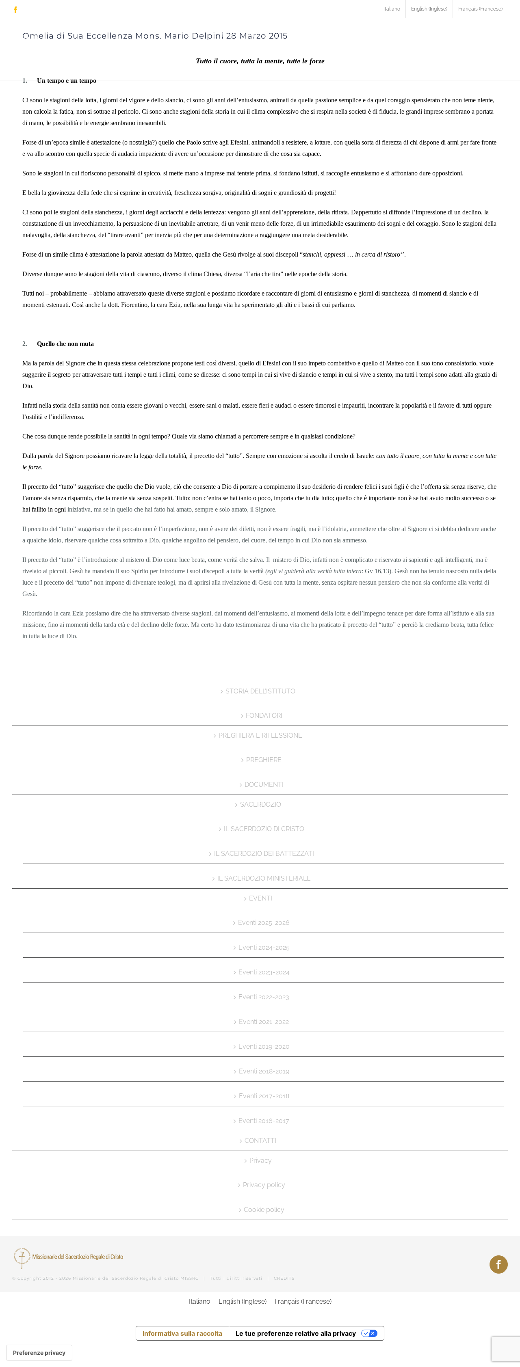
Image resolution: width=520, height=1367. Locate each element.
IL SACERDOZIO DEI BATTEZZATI (264, 853)
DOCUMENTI (264, 784)
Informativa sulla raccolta (182, 1333)
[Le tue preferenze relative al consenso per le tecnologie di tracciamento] (39, 1353)
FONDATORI (264, 715)
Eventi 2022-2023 (263, 997)
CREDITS (284, 1278)
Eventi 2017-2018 (264, 1096)
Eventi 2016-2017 (263, 1121)
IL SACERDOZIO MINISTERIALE (264, 878)
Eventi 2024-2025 (264, 947)
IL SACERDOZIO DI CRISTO (264, 829)
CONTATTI (260, 1141)
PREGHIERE (264, 760)
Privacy (260, 1160)
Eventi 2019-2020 (264, 1046)
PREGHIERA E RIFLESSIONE (260, 735)
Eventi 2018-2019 (264, 1071)
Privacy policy (264, 1185)
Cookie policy (264, 1210)
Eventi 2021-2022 (264, 1022)
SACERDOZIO (260, 804)
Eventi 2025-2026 (264, 922)
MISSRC (189, 1278)
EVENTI (260, 898)
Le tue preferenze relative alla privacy (296, 1333)
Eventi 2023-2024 (264, 972)
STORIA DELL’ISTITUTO (260, 691)
